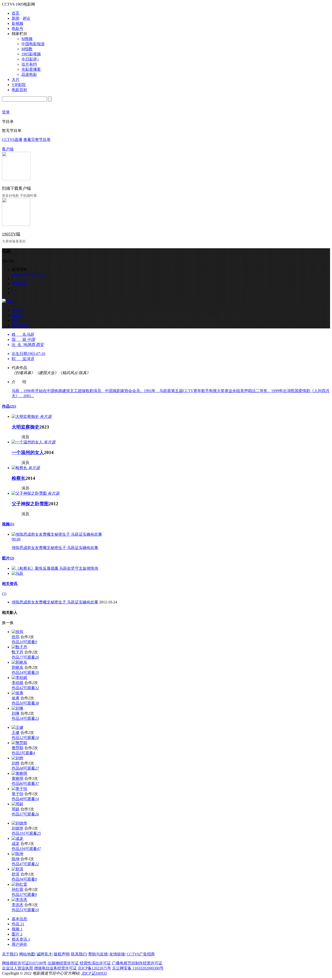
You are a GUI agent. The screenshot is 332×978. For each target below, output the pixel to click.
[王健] (17, 727)
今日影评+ (30, 59)
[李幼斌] (19, 678)
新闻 (15, 18)
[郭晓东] (19, 662)
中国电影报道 (33, 44)
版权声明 (61, 954)
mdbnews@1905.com (28, 274)
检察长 (19, 478)
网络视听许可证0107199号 (24, 963)
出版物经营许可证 (63, 963)
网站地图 (27, 954)
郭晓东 (17, 667)
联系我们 (79, 954)
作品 (9, 406)
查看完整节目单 (37, 139)
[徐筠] (17, 632)
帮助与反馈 (98, 954)
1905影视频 (31, 54)
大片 (15, 79)
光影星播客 (31, 69)
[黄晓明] (19, 773)
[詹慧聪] (19, 743)
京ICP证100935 (94, 973)
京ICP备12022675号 (94, 968)
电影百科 (19, 90)
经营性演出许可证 (95, 963)
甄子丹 (17, 652)
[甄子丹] (19, 647)
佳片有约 (29, 64)
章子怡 (17, 794)
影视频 (17, 23)
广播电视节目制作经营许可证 (137, 963)
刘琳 (15, 713)
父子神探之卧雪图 (30, 503)
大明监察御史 (25, 426)
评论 (26, 18)
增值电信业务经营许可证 (55, 968)
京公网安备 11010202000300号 (138, 968)
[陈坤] (17, 854)
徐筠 (15, 637)
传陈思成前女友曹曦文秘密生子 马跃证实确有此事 (55, 548)
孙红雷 (17, 889)
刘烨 (15, 763)
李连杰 (17, 905)
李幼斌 (17, 683)
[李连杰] (19, 900)
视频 (8, 524)
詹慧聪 (17, 748)
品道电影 (29, 74)
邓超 (15, 809)
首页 (15, 13)
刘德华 (17, 828)
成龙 (15, 843)
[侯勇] (17, 693)
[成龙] (17, 838)
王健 (15, 732)
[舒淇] (17, 869)
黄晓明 (17, 778)
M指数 (27, 49)
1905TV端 (11, 234)
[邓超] (17, 804)
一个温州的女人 (28, 452)
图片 (8, 558)
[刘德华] (19, 823)
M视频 (27, 39)
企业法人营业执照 (17, 968)
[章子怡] (19, 789)
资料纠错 (19, 283)
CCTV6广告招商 (141, 954)
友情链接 (117, 954)
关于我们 (9, 954)
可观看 (30, 642)
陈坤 (15, 859)
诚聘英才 (44, 954)
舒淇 (15, 874)
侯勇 (15, 698)
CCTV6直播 (12, 139)
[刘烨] (17, 758)
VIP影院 (19, 85)
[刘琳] (17, 708)
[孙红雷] (19, 884)
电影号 (17, 28)
